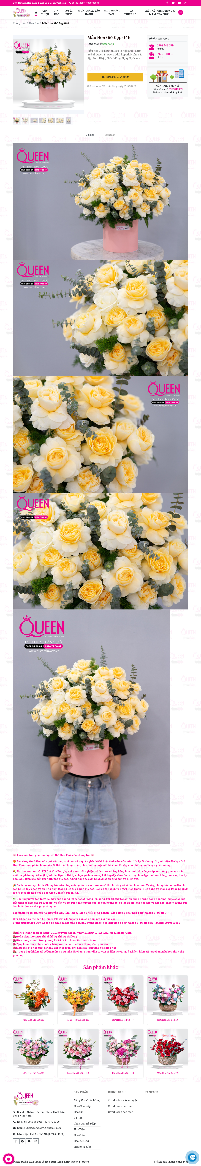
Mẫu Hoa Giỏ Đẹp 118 (78, 1019)
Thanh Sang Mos (177, 1161)
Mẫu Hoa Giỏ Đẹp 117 (123, 1019)
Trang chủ (19, 23)
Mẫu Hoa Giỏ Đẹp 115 (33, 1073)
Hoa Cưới (79, 1135)
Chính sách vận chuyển (123, 1100)
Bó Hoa (78, 1117)
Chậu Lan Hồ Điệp (85, 1123)
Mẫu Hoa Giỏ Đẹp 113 (123, 1073)
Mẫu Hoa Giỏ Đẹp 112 (168, 1073)
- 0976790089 (92, 2)
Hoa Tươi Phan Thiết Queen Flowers (67, 1161)
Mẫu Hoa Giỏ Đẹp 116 (168, 1019)
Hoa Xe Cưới (81, 1141)
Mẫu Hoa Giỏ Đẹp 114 (78, 1073)
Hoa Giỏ (34, 23)
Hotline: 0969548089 (115, 77)
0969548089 (78, 2)
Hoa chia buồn (83, 1146)
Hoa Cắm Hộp (82, 1106)
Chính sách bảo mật (120, 1112)
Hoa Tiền (79, 1129)
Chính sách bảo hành (121, 1106)
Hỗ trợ (165, 56)
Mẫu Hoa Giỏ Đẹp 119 (33, 1019)
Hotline (165, 47)
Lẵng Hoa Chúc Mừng (87, 1100)
